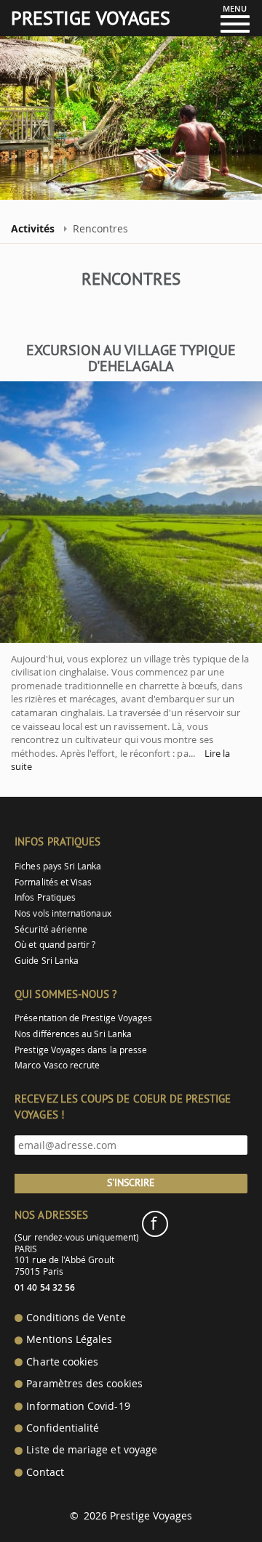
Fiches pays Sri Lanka (58, 866)
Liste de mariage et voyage (91, 1449)
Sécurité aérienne (51, 929)
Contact (44, 1472)
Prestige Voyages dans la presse (81, 1050)
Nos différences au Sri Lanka (73, 1034)
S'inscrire (131, 1182)
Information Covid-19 (78, 1406)
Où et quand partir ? (55, 944)
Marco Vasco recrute (57, 1065)
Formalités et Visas (53, 882)
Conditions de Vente (75, 1317)
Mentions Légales (69, 1339)
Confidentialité (62, 1428)
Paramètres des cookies (84, 1383)
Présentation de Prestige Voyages (83, 1018)
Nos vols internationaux (63, 913)
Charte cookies (62, 1361)
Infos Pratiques (45, 897)
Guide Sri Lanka (47, 960)
